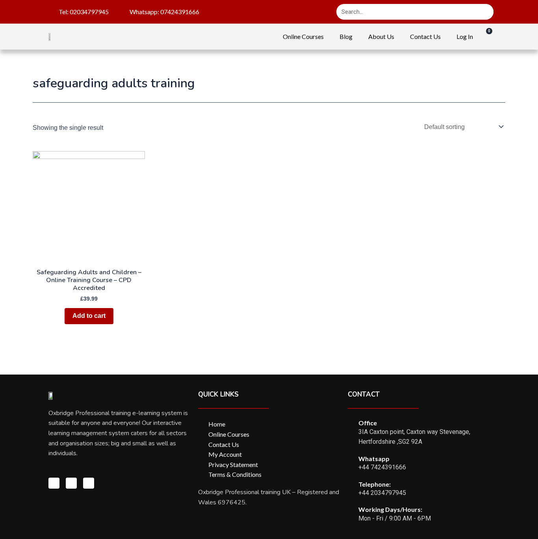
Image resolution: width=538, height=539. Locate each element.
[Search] (485, 12)
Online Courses (303, 36)
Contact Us (425, 36)
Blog (345, 36)
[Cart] (485, 36)
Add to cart (89, 315)
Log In (464, 36)
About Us (381, 36)
